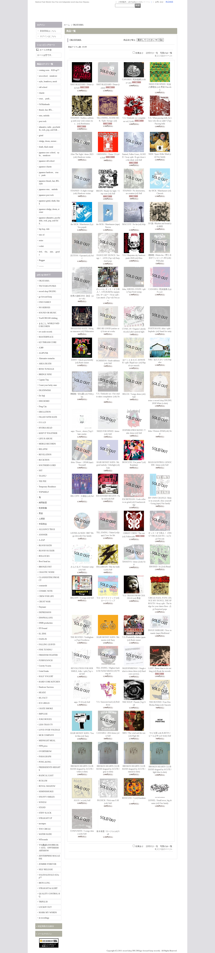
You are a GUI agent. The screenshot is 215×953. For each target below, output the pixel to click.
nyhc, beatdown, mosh (48, 81)
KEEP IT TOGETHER (48, 433)
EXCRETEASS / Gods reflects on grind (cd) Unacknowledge (134, 502)
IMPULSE (43, 714)
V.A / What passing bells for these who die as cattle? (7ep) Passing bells (159, 121)
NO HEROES (44, 307)
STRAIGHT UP (45, 818)
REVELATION (45, 454)
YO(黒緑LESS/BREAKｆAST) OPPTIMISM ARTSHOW (49, 848)
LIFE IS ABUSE (45, 438)
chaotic (42, 93)
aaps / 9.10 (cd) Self (82, 702)
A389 (41, 348)
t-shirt (41, 246)
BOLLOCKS (44, 556)
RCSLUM (43, 781)
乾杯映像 (43, 508)
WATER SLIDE (45, 834)
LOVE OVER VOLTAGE (49, 730)
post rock (42, 121)
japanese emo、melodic (48, 189)
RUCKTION (44, 460)
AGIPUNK (43, 353)
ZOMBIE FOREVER (47, 864)
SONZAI (42, 802)
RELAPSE (43, 449)
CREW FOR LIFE (46, 596)
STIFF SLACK (45, 813)
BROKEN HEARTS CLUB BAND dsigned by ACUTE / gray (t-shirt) (108, 769)
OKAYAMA (44, 281)
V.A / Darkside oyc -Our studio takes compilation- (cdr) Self (108, 397)
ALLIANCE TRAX (47, 529)
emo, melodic (44, 115)
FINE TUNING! (45, 649)
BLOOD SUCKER (46, 551)
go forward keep (45, 297)
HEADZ (42, 692)
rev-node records (45, 332)
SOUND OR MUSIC (47, 313)
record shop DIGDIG (47, 291)
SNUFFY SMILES (47, 797)
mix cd (41, 235)
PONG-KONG (45, 762)
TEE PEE (42, 481)
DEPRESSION (45, 612)
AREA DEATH (45, 363)
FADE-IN (43, 639)
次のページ (166, 56)
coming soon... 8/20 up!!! (49, 70)
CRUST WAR (44, 601)
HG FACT (43, 698)
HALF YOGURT (46, 676)
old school (43, 87)
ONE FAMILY (45, 302)
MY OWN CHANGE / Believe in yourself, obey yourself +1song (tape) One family (159, 501)
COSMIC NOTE (46, 591)
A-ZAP (42, 540)
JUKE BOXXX (45, 719)
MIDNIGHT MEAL (47, 740)
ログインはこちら (48, 36)
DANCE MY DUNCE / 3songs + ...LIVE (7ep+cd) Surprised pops (108, 258)
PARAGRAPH (45, 756)
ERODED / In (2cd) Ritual (159, 566)
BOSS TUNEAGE (46, 369)
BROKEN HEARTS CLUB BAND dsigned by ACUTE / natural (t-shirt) (133, 769)
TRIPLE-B (43, 902)
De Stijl (42, 396)
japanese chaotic (45, 167)
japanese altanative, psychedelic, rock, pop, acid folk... (49, 221)
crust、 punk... (45, 98)
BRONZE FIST (45, 567)
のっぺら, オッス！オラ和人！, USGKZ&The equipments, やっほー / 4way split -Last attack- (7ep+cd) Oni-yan (108, 295)
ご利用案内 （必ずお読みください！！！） (134, 2)
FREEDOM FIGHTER (48, 655)
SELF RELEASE (46, 869)
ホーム (67, 25)
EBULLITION (45, 412)
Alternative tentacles (47, 358)
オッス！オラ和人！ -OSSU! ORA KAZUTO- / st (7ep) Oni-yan (159, 536)
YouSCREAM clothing (48, 318)
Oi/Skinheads (44, 104)
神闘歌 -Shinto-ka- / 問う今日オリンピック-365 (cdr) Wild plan (159, 258)
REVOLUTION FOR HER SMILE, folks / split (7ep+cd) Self (82, 671)
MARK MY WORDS (48, 912)
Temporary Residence (47, 486)
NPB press (43, 746)
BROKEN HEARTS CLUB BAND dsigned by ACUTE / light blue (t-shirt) (159, 769)
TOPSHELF (44, 492)
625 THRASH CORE (47, 342)
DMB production (46, 623)
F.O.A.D (42, 422)
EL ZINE (42, 634)
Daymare (42, 607)
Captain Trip (44, 380)
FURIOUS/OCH (46, 660)
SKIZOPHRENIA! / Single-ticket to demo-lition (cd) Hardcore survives (134, 671)
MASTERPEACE (46, 337)
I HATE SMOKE (46, 708)
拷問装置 (43, 502)
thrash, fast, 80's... (46, 110)
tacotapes (42, 823)
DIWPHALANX (46, 618)
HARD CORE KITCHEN (49, 682)
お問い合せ (159, 2)
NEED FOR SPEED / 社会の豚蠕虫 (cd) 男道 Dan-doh (159, 87)
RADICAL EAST (46, 775)
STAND (42, 807)
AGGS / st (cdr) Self (82, 800)
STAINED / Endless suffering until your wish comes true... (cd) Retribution (82, 121)
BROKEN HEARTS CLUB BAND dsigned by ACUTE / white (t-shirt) (82, 769)
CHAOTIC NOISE (46, 572)
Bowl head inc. (45, 561)
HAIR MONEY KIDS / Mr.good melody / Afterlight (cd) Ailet (108, 465)
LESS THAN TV (46, 724)
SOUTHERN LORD (47, 465)
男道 (41, 513)
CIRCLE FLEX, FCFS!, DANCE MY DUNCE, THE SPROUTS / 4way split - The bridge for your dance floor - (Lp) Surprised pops (159, 603)
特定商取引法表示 (46, 926)
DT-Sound (43, 628)
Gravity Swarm (45, 666)
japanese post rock (46, 195)
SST (40, 470)
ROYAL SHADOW (47, 786)
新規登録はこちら (48, 31)
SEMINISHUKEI (46, 791)
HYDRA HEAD (45, 428)
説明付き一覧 (152, 53)
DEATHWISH (45, 390)
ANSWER (43, 535)
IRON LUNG (44, 883)
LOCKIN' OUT (45, 907)
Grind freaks (44, 671)
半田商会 (43, 524)
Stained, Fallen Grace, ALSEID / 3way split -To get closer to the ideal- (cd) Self (134, 157)
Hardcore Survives (46, 687)
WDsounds (43, 839)
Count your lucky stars (48, 385)
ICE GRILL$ (44, 703)
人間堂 (42, 519)
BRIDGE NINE (45, 374)
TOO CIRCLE (45, 829)
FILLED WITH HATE (48, 417)
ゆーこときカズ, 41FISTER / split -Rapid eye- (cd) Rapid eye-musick (134, 363)
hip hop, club (44, 229)
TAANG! (43, 476)
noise (41, 240)
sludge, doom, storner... (48, 141)
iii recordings (44, 918)
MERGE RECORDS (47, 444)
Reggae (42, 260)
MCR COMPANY (46, 735)
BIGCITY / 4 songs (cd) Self (82, 598)
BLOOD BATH (45, 545)
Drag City (43, 406)
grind (41, 135)
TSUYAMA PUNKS (47, 286)
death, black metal (46, 147)
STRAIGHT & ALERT (48, 888)
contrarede (43, 585)
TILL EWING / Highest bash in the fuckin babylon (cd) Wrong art (108, 671)
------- (41, 266)
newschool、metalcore (48, 76)
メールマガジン (45, 934)
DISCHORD (44, 401)
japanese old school (46, 161)
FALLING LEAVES (47, 644)
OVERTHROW (45, 751)
